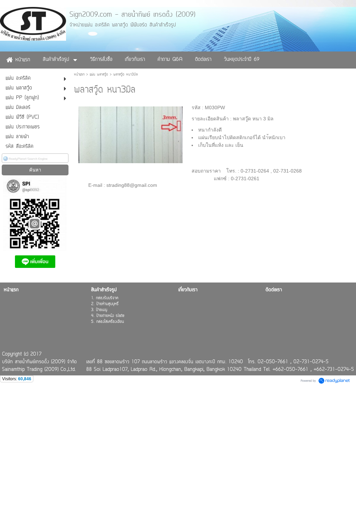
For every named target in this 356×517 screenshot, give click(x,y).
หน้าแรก (79, 74)
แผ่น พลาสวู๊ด (99, 74)
